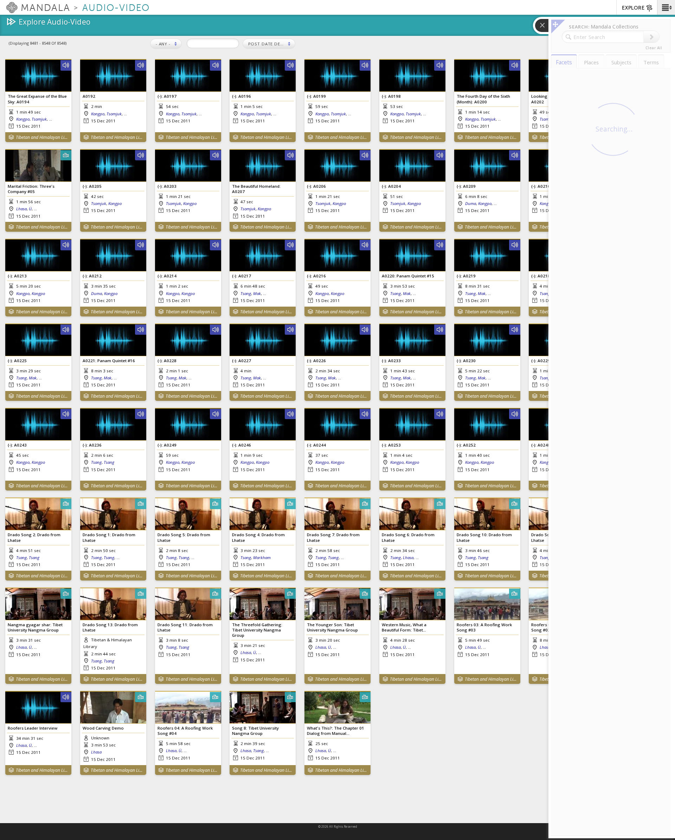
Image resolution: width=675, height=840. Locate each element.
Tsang (245, 293)
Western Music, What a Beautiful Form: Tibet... (404, 627)
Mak (257, 293)
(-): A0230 (466, 360)
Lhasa (21, 208)
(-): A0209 (466, 186)
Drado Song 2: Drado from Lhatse (34, 537)
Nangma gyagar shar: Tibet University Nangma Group (35, 627)
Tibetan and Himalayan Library (42, 137)
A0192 (89, 96)
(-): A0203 (167, 186)
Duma (470, 203)
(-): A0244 (316, 445)
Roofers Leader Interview (32, 728)
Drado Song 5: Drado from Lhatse (184, 537)
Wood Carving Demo (103, 728)
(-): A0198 (391, 96)
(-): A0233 (391, 360)
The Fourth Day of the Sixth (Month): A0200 (483, 99)
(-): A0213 (17, 275)
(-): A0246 (241, 445)
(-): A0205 (92, 186)
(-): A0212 (92, 275)
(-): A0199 (316, 96)
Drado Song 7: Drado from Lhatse (333, 537)
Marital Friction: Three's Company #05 (31, 189)
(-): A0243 (17, 445)
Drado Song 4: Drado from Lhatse (258, 537)
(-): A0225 (17, 360)
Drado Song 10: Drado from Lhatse (484, 537)
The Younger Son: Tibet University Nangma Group (332, 627)
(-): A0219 (466, 275)
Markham (262, 557)
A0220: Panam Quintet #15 (408, 275)
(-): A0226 (316, 360)
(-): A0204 (391, 186)
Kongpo (23, 119)
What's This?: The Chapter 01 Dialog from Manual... (335, 730)
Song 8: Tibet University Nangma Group (255, 730)
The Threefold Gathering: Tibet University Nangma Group (257, 630)
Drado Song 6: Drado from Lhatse (408, 537)
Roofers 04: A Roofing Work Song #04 (185, 730)
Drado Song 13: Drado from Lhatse (110, 627)
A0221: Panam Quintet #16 (109, 360)
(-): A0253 (391, 445)
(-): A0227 (241, 360)
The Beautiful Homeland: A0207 (256, 189)
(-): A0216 (316, 275)
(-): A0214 (167, 275)
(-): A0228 (167, 360)
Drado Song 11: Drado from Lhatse (185, 627)
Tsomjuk (39, 119)
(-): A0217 (241, 275)
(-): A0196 (241, 96)
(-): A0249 (167, 445)
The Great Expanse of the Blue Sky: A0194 (37, 99)
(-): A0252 (466, 445)
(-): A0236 (92, 445)
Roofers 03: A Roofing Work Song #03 (484, 627)
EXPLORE (633, 8)
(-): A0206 (316, 186)
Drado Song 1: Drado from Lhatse (109, 537)
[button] (666, 7)
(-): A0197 (167, 96)
